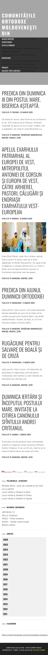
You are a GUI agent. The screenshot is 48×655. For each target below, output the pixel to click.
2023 (5, 554)
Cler (40, 48)
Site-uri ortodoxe (9, 515)
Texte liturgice (15, 64)
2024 (5, 549)
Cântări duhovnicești (30, 61)
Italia (17, 55)
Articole (34, 67)
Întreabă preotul (28, 70)
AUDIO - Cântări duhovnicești (15, 521)
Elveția (11, 55)
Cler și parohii (8, 45)
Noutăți (11, 39)
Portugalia (31, 55)
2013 (5, 604)
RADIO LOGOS (8, 525)
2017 (5, 584)
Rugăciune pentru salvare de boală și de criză (22, 349)
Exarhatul (18, 48)
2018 (5, 579)
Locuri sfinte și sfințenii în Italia (16, 492)
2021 (5, 564)
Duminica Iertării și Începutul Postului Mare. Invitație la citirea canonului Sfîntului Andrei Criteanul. (22, 412)
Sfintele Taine (29, 64)
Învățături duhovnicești (19, 67)
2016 (5, 589)
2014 (5, 599)
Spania (23, 55)
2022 (5, 559)
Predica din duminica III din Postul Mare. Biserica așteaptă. (24, 99)
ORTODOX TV (8, 512)
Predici (5, 67)
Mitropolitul (7, 48)
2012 (5, 609)
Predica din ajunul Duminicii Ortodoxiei (23, 293)
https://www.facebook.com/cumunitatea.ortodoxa (25, 635)
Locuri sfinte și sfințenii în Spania (17, 498)
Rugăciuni (6, 58)
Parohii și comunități (11, 51)
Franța (5, 55)
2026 (5, 539)
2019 (5, 574)
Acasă (4, 39)
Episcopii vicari (30, 48)
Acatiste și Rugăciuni (11, 61)
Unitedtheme (39, 650)
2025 (5, 544)
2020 (5, 569)
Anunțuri (19, 39)
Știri (25, 39)
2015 (5, 594)
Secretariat (7, 42)
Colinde (5, 64)
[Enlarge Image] (41, 228)
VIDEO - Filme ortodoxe (13, 518)
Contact (16, 70)
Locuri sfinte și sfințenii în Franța (17, 495)
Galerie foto (7, 70)
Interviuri (32, 39)
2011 (5, 614)
